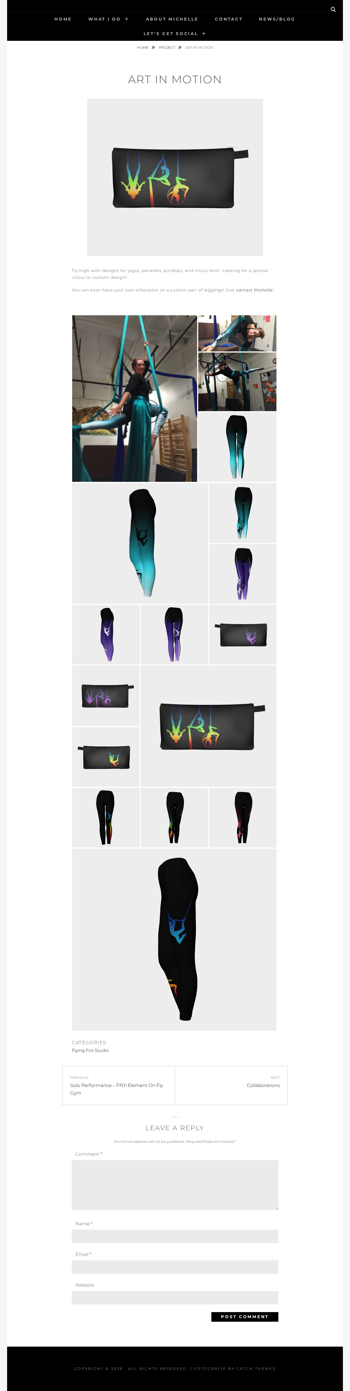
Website (84, 1285)
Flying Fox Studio (90, 1050)
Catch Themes (256, 1368)
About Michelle (172, 19)
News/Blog (277, 19)
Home (63, 19)
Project (167, 47)
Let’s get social (171, 33)
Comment (88, 1154)
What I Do (104, 19)
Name (83, 1223)
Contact (229, 19)
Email (83, 1254)
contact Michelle (254, 290)
